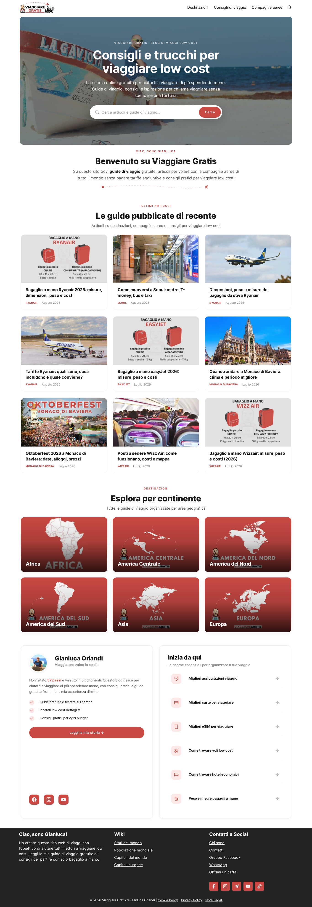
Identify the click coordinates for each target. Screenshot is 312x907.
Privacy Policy (191, 900)
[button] (289, 7)
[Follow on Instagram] (225, 886)
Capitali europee (128, 864)
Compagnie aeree (267, 7)
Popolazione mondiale (133, 850)
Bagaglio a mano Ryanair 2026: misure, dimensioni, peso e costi (64, 292)
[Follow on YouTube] (248, 886)
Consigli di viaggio (230, 7)
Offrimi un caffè (222, 872)
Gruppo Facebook (225, 857)
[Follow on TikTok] (259, 886)
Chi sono (217, 843)
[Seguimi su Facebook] (34, 800)
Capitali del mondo (130, 857)
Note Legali (213, 900)
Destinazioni (198, 7)
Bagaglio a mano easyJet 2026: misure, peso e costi (148, 374)
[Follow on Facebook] (213, 886)
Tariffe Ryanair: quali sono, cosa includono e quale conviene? (57, 374)
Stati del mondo (128, 843)
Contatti (216, 850)
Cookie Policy (168, 900)
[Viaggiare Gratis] (37, 7)
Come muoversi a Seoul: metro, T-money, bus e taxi (151, 292)
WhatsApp (218, 864)
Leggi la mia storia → (87, 732)
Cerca (210, 112)
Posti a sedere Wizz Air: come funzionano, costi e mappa (147, 456)
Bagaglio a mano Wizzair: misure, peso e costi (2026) (247, 456)
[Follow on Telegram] (236, 886)
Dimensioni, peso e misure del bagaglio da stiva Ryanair (239, 292)
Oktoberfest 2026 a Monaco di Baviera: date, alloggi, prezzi (56, 456)
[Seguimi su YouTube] (63, 800)
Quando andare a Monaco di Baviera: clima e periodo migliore (245, 374)
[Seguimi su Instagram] (49, 800)
